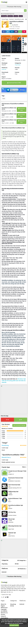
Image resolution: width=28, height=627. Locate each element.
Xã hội (17, 564)
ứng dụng (17, 65)
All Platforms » (22, 568)
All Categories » (21, 560)
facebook (10, 16)
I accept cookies (14, 625)
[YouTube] (7, 597)
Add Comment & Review (19, 425)
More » (24, 467)
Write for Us (4, 613)
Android (11, 19)
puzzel (20, 16)
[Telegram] (5, 597)
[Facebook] (3, 597)
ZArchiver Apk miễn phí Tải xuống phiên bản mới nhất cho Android (14, 380)
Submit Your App (6, 594)
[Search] (25, 10)
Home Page (5, 19)
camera (16, 16)
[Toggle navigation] (26, 2)
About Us (3, 604)
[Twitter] (2, 597)
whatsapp (4, 16)
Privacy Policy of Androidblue (4, 616)
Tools (3, 98)
